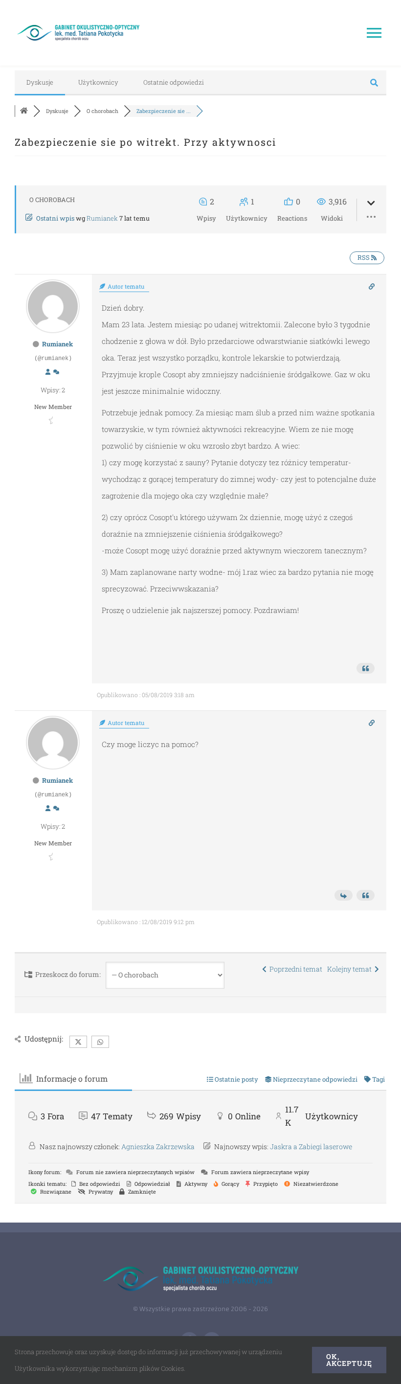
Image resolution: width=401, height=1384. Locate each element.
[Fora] (24, 110)
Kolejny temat (351, 969)
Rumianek (102, 218)
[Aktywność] (56, 372)
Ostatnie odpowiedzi (173, 82)
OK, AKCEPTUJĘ (349, 1360)
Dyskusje (39, 82)
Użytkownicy (98, 82)
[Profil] (48, 372)
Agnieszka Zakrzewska (158, 1146)
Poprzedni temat (294, 969)
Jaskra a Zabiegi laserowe (311, 1146)
